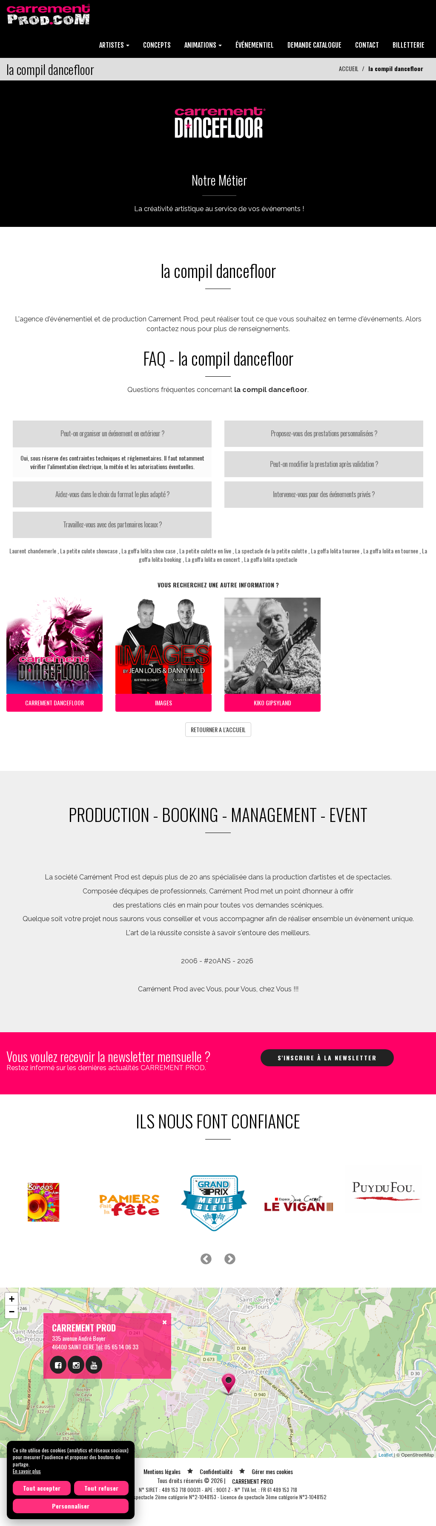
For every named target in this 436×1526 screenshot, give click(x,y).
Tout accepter (41, 1487)
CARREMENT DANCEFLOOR (54, 702)
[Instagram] (76, 1365)
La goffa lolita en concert (212, 559)
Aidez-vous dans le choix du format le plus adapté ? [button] (112, 494)
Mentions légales (162, 1471)
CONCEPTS (157, 45)
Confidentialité (216, 1471)
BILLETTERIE (409, 45)
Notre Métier (219, 179)
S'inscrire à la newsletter (327, 1057)
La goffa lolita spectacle (270, 559)
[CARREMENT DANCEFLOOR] (218, 119)
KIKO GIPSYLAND (272, 702)
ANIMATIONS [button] (201, 45)
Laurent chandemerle (32, 550)
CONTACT (367, 45)
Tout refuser (101, 1487)
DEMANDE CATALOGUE (314, 45)
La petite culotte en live (205, 550)
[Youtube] (94, 1365)
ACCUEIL (349, 68)
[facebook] (58, 1365)
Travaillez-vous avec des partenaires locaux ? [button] (112, 524)
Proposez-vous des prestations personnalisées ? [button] (324, 433)
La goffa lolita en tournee (390, 550)
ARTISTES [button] (112, 45)
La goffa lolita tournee (335, 550)
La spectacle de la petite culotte (271, 550)
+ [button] (11, 1299)
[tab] (112, 434)
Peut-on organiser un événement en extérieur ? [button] (112, 433)
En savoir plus (27, 1470)
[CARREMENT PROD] (49, 13)
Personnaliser (70, 1505)
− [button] (11, 1311)
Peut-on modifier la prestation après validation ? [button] (324, 464)
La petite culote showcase (89, 550)
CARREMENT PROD (252, 1481)
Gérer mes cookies (272, 1471)
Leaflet (386, 1454)
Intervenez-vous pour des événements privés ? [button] (324, 494)
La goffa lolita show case (148, 550)
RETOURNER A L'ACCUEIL (218, 729)
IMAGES (163, 702)
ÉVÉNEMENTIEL (254, 45)
